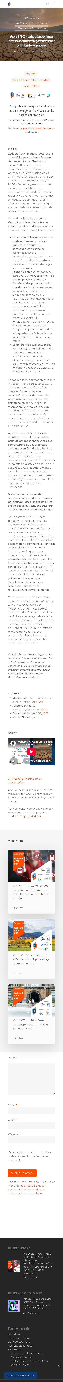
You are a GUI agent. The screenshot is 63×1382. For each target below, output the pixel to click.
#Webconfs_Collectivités (31, 23)
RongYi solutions (32, 702)
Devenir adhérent (19, 1338)
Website (13, 1134)
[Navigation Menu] (53, 4)
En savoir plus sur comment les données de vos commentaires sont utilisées (26, 1189)
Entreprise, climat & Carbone (28, 1353)
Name (12, 1105)
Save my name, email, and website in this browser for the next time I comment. (30, 1156)
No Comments (41, 51)
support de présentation (35, 128)
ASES (45, 713)
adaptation (30, 73)
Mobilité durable (21, 1357)
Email (12, 1119)
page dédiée (32, 816)
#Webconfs (31, 18)
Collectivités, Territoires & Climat (30, 1361)
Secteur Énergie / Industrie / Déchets (31, 80)
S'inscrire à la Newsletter (20, 1375)
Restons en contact (20, 1345)
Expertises (14, 1349)
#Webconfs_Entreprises (31, 28)
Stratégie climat (31, 86)
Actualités (14, 1334)
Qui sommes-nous (19, 1342)
